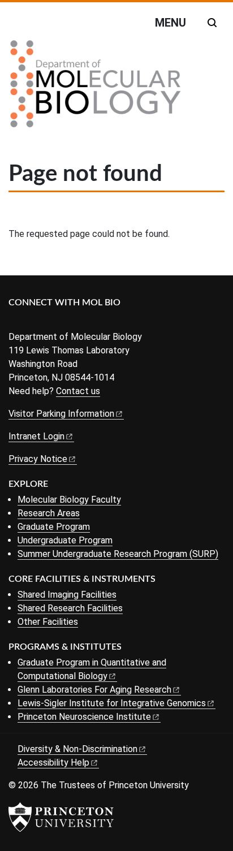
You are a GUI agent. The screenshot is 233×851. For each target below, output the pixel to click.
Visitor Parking (61, 413)
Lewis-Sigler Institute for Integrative (112, 703)
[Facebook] (15, 321)
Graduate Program (54, 526)
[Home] (95, 88)
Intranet (36, 436)
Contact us (78, 391)
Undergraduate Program (65, 540)
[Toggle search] (212, 23)
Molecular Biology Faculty (69, 499)
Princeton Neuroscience (84, 716)
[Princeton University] (61, 817)
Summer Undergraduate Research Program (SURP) (118, 553)
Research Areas (49, 513)
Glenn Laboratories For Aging (94, 689)
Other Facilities (48, 621)
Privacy (37, 458)
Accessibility (53, 762)
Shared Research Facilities (70, 608)
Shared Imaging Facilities (67, 594)
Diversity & (77, 749)
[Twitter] (32, 321)
